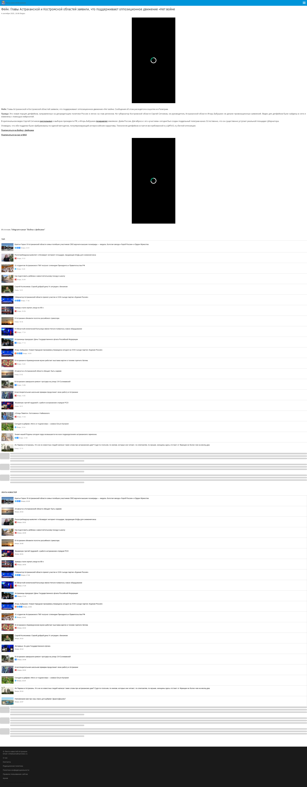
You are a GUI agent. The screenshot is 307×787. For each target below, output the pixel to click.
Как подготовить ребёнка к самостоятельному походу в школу (40, 276)
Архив (5, 778)
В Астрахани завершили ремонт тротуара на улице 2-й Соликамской (42, 382)
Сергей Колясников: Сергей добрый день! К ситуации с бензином (41, 287)
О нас (5, 758)
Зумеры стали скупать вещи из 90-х (29, 308)
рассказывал (46, 121)
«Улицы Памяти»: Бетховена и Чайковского (32, 413)
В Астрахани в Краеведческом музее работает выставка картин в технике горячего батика (51, 360)
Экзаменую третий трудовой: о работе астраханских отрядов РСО (41, 403)
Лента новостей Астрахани (14, 782)
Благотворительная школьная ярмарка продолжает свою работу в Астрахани (46, 392)
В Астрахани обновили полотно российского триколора (37, 318)
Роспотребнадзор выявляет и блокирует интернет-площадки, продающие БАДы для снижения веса (55, 255)
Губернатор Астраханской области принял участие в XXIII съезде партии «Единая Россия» (51, 297)
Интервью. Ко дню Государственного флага (32, 646)
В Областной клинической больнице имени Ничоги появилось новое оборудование (48, 329)
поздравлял (102, 121)
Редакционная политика (13, 766)
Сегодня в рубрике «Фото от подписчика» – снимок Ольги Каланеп (42, 424)
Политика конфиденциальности (16, 770)
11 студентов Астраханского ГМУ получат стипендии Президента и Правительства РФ (50, 265)
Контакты (7, 762)
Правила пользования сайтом (15, 774)
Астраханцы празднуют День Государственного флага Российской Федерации (46, 339)
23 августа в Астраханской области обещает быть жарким (38, 371)
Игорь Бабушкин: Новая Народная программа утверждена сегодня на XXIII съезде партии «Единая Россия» (59, 350)
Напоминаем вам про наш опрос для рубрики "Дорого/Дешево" (40, 699)
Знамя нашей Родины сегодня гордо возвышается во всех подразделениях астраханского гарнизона (56, 434)
